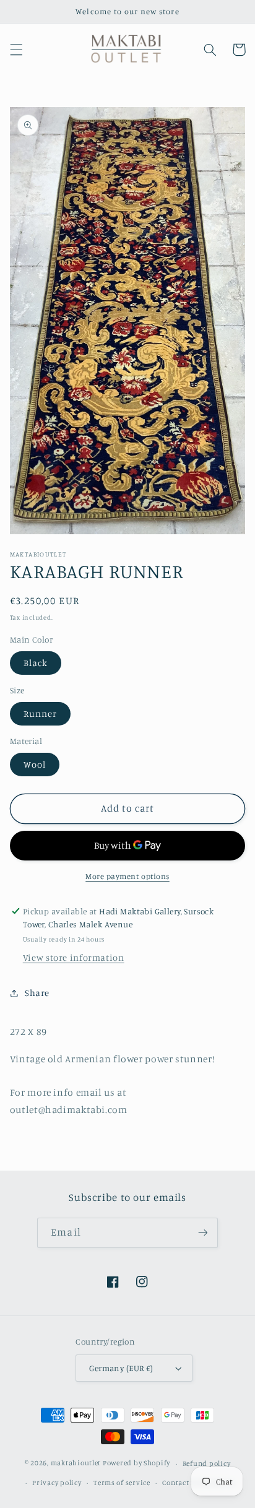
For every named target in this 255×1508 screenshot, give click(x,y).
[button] (16, 49)
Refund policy (207, 1463)
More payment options (127, 876)
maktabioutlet (76, 1463)
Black (36, 662)
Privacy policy (56, 1482)
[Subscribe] (202, 1233)
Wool (35, 764)
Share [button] (37, 992)
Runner (40, 713)
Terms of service (121, 1482)
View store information (73, 957)
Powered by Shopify (136, 1463)
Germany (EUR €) (121, 1368)
